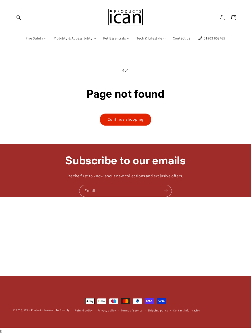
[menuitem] (36, 38)
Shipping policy (158, 310)
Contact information (186, 310)
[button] (18, 17)
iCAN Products (33, 310)
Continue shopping (126, 119)
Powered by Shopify (57, 310)
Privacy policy (107, 310)
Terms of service (132, 310)
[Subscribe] (166, 191)
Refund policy (84, 310)
